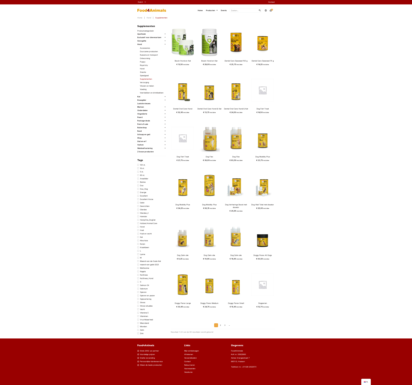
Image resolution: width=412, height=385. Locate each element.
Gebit (142, 203)
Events (224, 10)
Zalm (142, 330)
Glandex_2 (144, 213)
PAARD (139, 117)
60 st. (142, 175)
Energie (143, 192)
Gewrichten (145, 206)
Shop (139, 138)
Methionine (144, 268)
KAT (138, 97)
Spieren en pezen (147, 296)
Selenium (144, 289)
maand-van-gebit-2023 (149, 265)
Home (200, 10)
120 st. (142, 165)
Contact (271, 2)
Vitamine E (144, 313)
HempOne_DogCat (147, 220)
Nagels (143, 271)
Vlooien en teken (147, 86)
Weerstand (144, 323)
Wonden (143, 326)
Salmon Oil (144, 285)
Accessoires (145, 48)
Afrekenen (188, 354)
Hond (142, 69)
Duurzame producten (149, 51)
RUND (139, 131)
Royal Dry (144, 65)
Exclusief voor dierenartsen (149, 37)
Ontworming (145, 58)
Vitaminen (144, 316)
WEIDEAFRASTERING (145, 148)
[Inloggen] (266, 10)
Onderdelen (142, 110)
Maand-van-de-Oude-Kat (150, 261)
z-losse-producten (145, 152)
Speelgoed (144, 75)
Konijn (142, 244)
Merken (140, 107)
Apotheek (141, 34)
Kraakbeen (144, 247)
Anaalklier (144, 179)
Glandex (143, 210)
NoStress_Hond (146, 278)
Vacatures (188, 372)
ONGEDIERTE (142, 114)
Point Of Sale (142, 124)
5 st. (141, 172)
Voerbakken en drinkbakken (151, 93)
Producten (210, 10)
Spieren (143, 292)
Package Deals (143, 121)
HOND (149, 18)
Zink (142, 333)
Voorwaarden (189, 368)
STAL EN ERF (141, 141)
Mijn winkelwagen (191, 351)
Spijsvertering (145, 299)
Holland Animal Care (148, 223)
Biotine (143, 182)
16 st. (142, 168)
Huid (142, 230)
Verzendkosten (190, 358)
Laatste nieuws (143, 103)
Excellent (144, 196)
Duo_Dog (144, 189)
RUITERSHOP (142, 128)
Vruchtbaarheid (146, 320)
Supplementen (146, 79)
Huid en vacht (146, 234)
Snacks (143, 72)
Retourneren (189, 365)
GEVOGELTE (141, 41)
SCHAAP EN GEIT (143, 134)
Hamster (143, 216)
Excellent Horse (146, 199)
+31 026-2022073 (249, 367)
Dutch (140, 2)
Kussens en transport (149, 55)
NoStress (144, 275)
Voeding (143, 89)
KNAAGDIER (141, 100)
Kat (141, 237)
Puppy (142, 62)
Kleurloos (144, 240)
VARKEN (140, 145)
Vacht (142, 309)
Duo (141, 185)
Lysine (142, 254)
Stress (142, 302)
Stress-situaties (146, 306)
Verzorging (144, 82)
